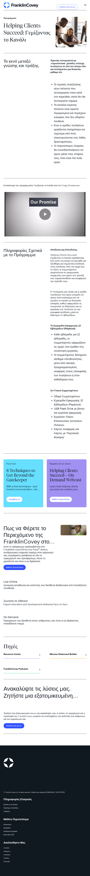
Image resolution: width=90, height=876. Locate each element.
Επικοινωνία (7, 824)
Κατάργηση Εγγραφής (10, 831)
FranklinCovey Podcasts (16, 669)
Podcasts (7, 861)
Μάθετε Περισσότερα (60, 499)
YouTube (6, 858)
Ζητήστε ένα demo (14, 726)
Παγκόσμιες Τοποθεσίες (11, 808)
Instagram (7, 851)
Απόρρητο (7, 811)
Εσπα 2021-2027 (9, 835)
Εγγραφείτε (7, 828)
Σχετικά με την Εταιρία (10, 804)
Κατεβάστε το (14, 499)
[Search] (85, 4)
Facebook (7, 855)
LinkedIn (6, 848)
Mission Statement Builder (63, 654)
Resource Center (12, 654)
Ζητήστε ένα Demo (67, 7)
